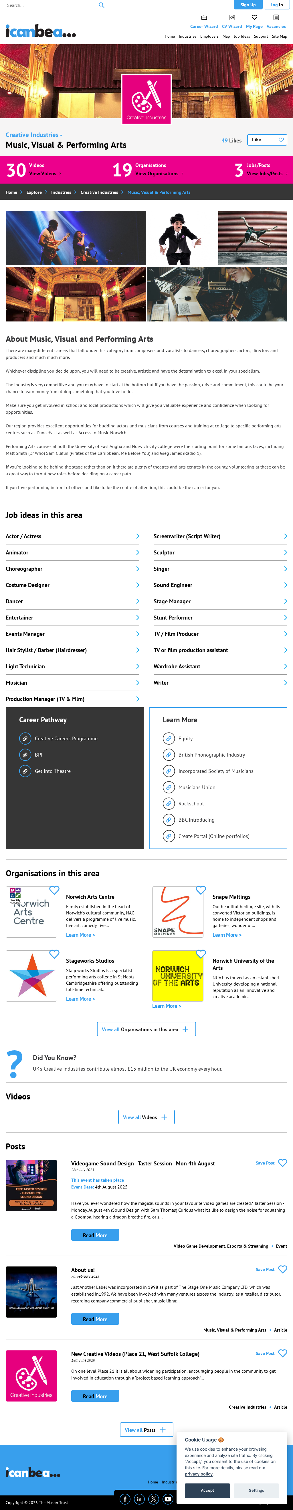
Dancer (14, 601)
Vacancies (276, 26)
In (277, 4)
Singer (161, 568)
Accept (207, 1490)
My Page (254, 26)
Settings (256, 1490)
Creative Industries (99, 192)
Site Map (279, 36)
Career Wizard (204, 26)
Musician (16, 682)
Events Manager (25, 634)
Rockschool (191, 803)
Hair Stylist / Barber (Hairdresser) (46, 650)
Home (170, 36)
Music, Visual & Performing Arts (66, 144)
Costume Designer (28, 585)
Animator (17, 552)
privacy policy (199, 1473)
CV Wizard (232, 26)
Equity (186, 738)
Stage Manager (172, 601)
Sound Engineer (173, 585)
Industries (187, 36)
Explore (34, 192)
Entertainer (19, 617)
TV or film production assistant (191, 650)
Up (248, 4)
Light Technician (25, 666)
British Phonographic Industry (212, 754)
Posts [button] (140, 1430)
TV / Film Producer (176, 634)
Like (256, 139)
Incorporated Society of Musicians (216, 771)
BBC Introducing (197, 820)
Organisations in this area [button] (140, 1029)
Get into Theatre (53, 771)
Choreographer (24, 568)
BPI (38, 754)
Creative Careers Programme (66, 738)
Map (226, 36)
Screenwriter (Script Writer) (187, 536)
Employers (209, 36)
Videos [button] (140, 1117)
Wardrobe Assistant (177, 666)
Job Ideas (242, 36)
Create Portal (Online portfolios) (214, 836)
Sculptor (164, 552)
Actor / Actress (23, 536)
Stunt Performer (173, 617)
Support (261, 36)
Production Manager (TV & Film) (45, 699)
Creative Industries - (34, 134)
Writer (161, 682)
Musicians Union (197, 787)
